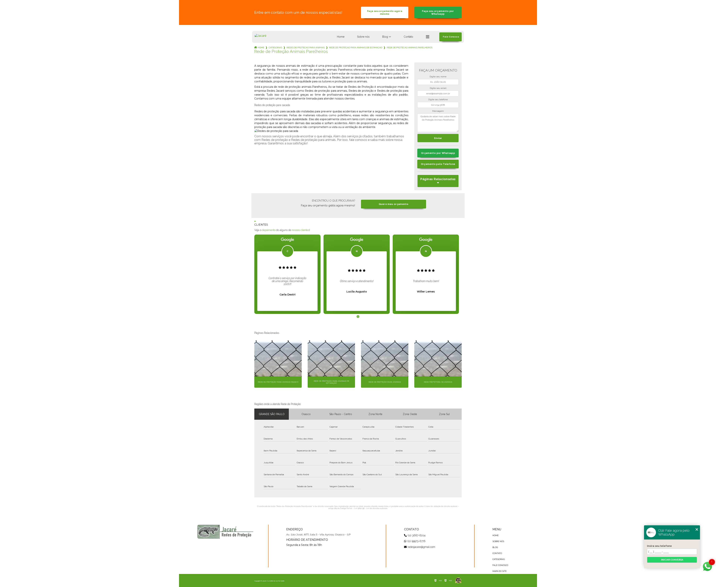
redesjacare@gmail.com (421, 546)
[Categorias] (427, 36)
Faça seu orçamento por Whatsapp (438, 12)
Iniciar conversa (672, 559)
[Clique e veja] (225, 532)
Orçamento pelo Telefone (438, 164)
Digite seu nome (438, 76)
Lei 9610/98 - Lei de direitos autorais (370, 508)
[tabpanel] (287, 274)
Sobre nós (363, 36)
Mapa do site (499, 571)
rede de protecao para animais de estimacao (355, 47)
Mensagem (438, 111)
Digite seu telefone (438, 99)
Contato (408, 36)
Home (340, 36)
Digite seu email (438, 88)
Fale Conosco (500, 565)
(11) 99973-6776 (416, 541)
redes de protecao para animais (306, 47)
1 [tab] (358, 317)
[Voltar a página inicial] (260, 35)
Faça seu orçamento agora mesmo (384, 12)
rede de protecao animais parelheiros (409, 47)
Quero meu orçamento (393, 204)
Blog (385, 36)
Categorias (275, 47)
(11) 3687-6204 (416, 535)
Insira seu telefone (659, 545)
